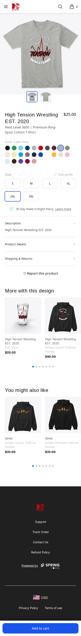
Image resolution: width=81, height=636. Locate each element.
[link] (23, 316)
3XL (31, 196)
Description (13, 223)
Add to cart (40, 628)
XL (68, 183)
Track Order (40, 532)
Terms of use (53, 608)
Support (40, 521)
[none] (63, 174)
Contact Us (40, 542)
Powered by (30, 565)
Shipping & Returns (18, 259)
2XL (12, 196)
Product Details (15, 244)
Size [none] (8, 174)
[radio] (12, 183)
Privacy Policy (28, 608)
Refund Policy (40, 552)
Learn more (63, 209)
